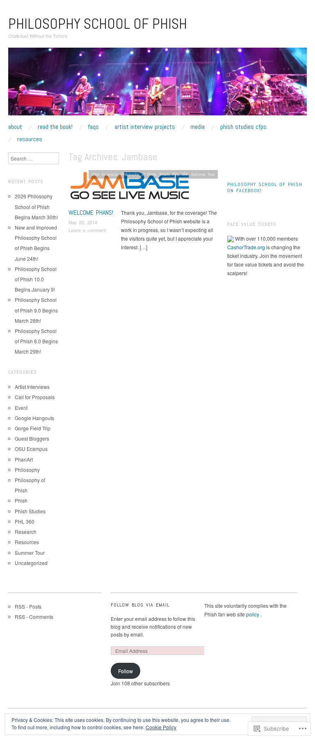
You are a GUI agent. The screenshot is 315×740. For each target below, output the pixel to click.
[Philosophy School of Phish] (157, 84)
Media (197, 127)
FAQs (93, 127)
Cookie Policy (161, 727)
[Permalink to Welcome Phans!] (130, 187)
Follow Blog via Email (140, 605)
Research (26, 531)
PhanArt (24, 459)
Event (21, 407)
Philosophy (27, 469)
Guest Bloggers (32, 438)
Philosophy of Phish (138, 174)
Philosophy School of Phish (97, 23)
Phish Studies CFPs (243, 127)
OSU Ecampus (104, 174)
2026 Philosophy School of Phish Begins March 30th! (36, 206)
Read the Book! (55, 127)
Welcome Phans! (90, 212)
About (15, 127)
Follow (125, 670)
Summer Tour (203, 174)
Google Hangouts (34, 417)
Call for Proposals (35, 396)
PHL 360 (180, 174)
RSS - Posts (28, 606)
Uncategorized (31, 562)
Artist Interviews (32, 386)
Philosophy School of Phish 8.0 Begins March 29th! (36, 341)
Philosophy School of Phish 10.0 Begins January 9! (36, 279)
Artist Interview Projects (144, 127)
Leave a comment (87, 230)
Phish (164, 174)
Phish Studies (30, 511)
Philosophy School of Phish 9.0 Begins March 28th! (36, 310)
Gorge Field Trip (32, 428)
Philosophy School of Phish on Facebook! (264, 187)
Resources (29, 139)
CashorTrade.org (246, 247)
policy (253, 614)
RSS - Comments (34, 616)
